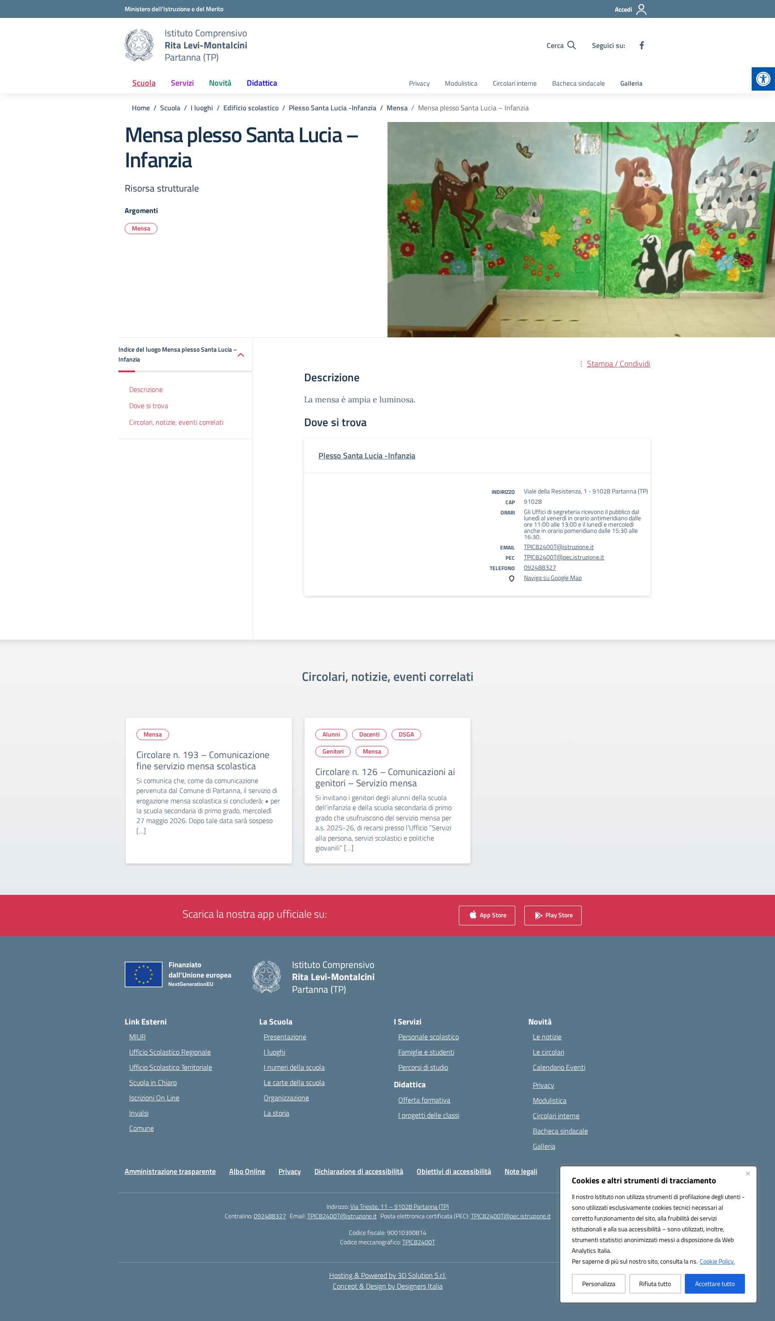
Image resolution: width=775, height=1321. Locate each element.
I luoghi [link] (274, 1051)
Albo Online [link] (247, 1171)
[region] (658, 1234)
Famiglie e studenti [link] (426, 1051)
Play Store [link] (558, 915)
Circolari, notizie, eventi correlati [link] (176, 422)
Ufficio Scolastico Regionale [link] (170, 1051)
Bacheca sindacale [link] (578, 83)
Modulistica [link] (461, 83)
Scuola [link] (144, 83)
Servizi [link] (182, 83)
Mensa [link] (141, 228)
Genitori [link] (333, 751)
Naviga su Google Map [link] (553, 577)
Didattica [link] (262, 83)
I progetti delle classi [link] (428, 1115)
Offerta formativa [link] (424, 1099)
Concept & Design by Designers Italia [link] (388, 1286)
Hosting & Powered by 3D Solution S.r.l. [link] (387, 1275)
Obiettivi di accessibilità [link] (454, 1171)
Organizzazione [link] (286, 1097)
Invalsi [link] (138, 1112)
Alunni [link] (331, 734)
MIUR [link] (137, 1036)
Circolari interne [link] (515, 83)
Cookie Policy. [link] (717, 1261)
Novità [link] (220, 83)
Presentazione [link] (285, 1036)
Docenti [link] (369, 734)
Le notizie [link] (547, 1036)
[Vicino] (747, 1173)
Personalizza (598, 1283)
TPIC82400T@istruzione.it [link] (559, 546)
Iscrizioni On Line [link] (154, 1097)
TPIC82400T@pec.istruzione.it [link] (564, 557)
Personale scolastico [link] (428, 1036)
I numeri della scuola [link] (294, 1067)
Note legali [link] (521, 1171)
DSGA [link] (406, 734)
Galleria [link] (631, 83)
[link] (763, 79)
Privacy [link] (419, 83)
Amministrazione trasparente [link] (170, 1171)
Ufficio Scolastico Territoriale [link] (170, 1067)
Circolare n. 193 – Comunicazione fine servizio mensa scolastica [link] (203, 760)
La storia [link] (276, 1112)
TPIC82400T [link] (418, 1242)
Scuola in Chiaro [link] (153, 1082)
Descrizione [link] (146, 389)
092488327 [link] (540, 567)
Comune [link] (141, 1128)
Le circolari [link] (548, 1051)
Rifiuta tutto (655, 1283)
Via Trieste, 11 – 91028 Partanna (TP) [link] (399, 1206)
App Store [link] (492, 915)
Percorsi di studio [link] (423, 1067)
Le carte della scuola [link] (294, 1082)
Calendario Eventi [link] (559, 1067)
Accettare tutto (715, 1283)
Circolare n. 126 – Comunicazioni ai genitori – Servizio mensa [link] (385, 777)
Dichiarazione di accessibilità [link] (358, 1171)
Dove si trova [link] (148, 405)
